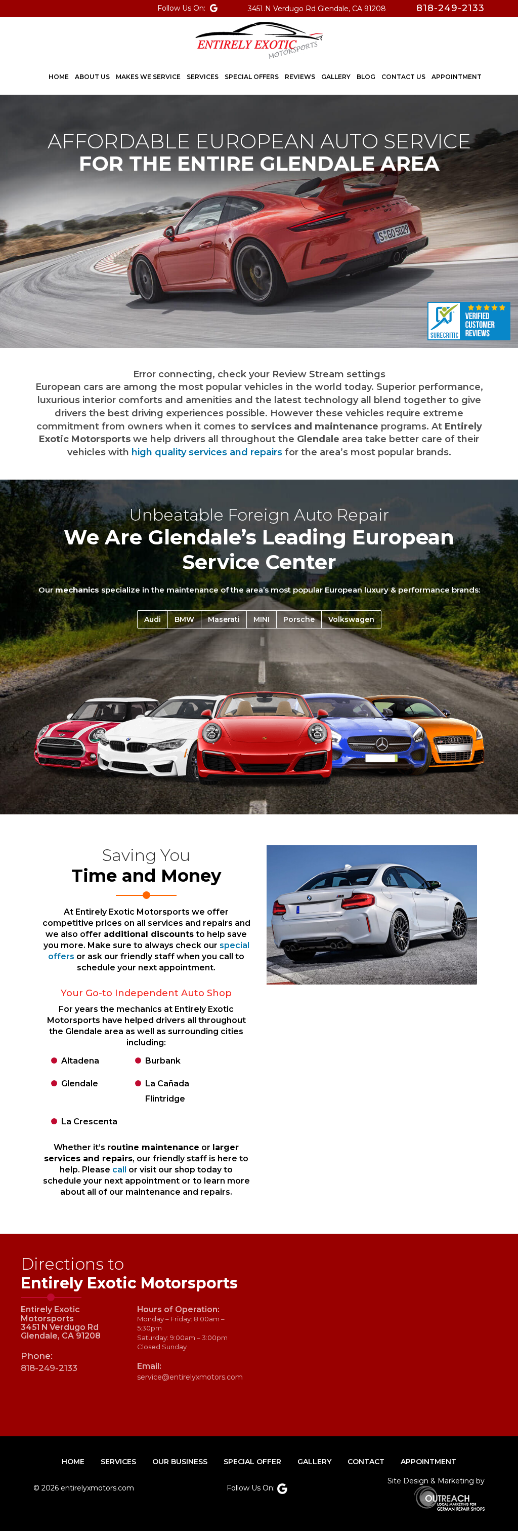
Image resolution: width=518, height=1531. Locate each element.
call (119, 1169)
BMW (184, 619)
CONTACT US (403, 77)
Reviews (300, 77)
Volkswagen (351, 619)
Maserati (224, 619)
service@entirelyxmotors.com (190, 1377)
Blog (366, 77)
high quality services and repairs (207, 452)
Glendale (79, 1083)
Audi (152, 619)
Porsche (299, 619)
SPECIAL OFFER (252, 1461)
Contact (366, 1461)
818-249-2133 (49, 1368)
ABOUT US (92, 77)
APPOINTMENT (428, 1461)
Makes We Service (148, 77)
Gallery (336, 77)
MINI (261, 619)
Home (59, 77)
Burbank (163, 1061)
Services (203, 77)
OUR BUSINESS (179, 1461)
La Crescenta (89, 1121)
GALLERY (314, 1461)
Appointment (456, 77)
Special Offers (252, 77)
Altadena (80, 1061)
